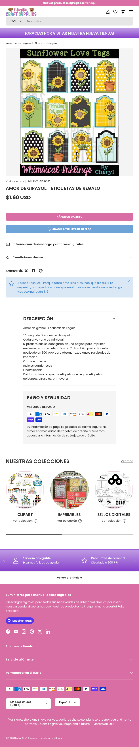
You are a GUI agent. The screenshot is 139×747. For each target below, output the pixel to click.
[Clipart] (25, 490)
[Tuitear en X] (26, 270)
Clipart (25, 514)
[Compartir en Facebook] (33, 270)
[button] (123, 12)
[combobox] (69, 21)
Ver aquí (90, 3)
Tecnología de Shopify (51, 738)
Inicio (9, 43)
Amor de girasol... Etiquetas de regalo (36, 43)
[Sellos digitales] (114, 490)
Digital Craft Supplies (25, 738)
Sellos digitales (113, 514)
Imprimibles (69, 514)
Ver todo (127, 461)
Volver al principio (69, 577)
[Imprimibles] (69, 490)
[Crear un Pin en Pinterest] (40, 270)
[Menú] (131, 12)
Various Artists (15, 181)
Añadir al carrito (70, 217)
